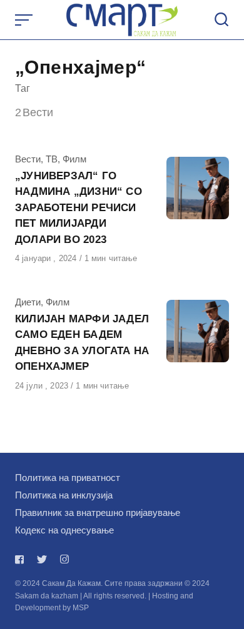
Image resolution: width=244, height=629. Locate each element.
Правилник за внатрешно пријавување (97, 512)
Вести (28, 159)
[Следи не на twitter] (42, 559)
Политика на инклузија (64, 495)
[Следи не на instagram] (64, 559)
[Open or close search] (221, 20)
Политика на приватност (67, 477)
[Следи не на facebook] (22, 559)
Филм (74, 159)
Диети (28, 302)
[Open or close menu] (25, 20)
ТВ (52, 159)
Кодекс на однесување (64, 530)
